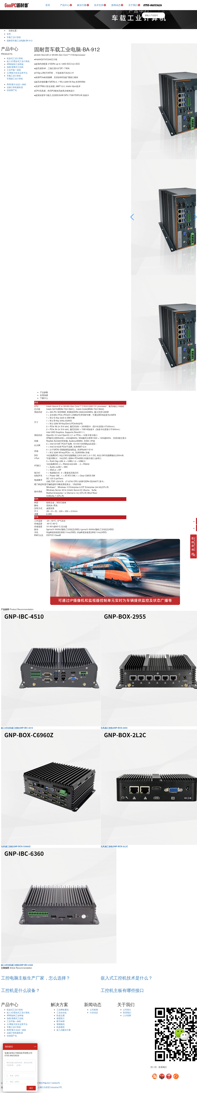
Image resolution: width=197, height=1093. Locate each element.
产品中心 (64, 5)
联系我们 (127, 1012)
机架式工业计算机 (15, 58)
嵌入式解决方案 (64, 1029)
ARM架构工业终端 (15, 64)
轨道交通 (61, 1015)
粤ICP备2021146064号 (49, 1082)
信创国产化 (12, 90)
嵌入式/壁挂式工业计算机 (18, 61)
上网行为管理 (44, 1087)
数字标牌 (61, 1021)
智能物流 (61, 1024)
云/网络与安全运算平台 (17, 72)
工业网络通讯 (63, 1009)
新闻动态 (116, 5)
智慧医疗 (61, 1018)
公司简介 (127, 1009)
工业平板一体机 (14, 69)
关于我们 (133, 5)
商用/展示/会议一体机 (16, 84)
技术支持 (98, 5)
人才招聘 (127, 1015)
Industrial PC (56, 1087)
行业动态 (94, 1012)
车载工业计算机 (14, 37)
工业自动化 (62, 1012)
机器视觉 (61, 1026)
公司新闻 (94, 1009)
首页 (47, 5)
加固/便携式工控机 (15, 66)
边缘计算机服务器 (15, 87)
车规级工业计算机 (15, 78)
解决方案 (81, 5)
